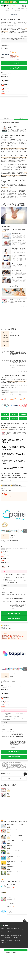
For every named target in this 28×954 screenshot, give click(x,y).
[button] (25, 515)
